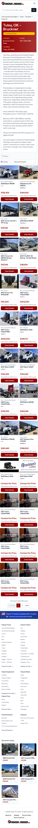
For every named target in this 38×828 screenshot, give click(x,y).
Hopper (23, 645)
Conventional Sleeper (8, 628)
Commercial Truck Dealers (10, 17)
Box (3, 639)
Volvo (22, 681)
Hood (3, 699)
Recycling (4, 683)
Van (22, 628)
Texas (22, 17)
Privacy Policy (26, 815)
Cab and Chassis (7, 642)
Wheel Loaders (6, 678)
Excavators (5, 681)
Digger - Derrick (6, 659)
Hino (22, 703)
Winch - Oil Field (7, 662)
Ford (22, 689)
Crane (3, 648)
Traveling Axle (25, 656)
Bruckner (28, 17)
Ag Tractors (5, 686)
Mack (22, 675)
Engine (4, 705)
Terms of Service (19, 817)
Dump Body (5, 702)
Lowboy (23, 642)
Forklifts (4, 675)
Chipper (4, 656)
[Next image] (17, 172)
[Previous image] (2, 172)
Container (24, 651)
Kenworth (24, 686)
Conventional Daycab (8, 631)
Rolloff (4, 645)
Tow (3, 636)
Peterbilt (23, 692)
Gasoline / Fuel (25, 662)
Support (16, 815)
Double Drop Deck (26, 659)
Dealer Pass (24, 723)
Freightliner (24, 678)
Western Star (25, 706)
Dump (3, 634)
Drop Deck (24, 636)
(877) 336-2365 (25, 41)
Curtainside (24, 648)
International (24, 683)
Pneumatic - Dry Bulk (27, 654)
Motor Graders (6, 689)
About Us (8, 815)
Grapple (4, 651)
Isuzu (22, 698)
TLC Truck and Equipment (9, 726)
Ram (22, 701)
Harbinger (24, 709)
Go (34, 10)
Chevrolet (24, 695)
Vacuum (4, 654)
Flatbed (23, 631)
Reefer (23, 639)
